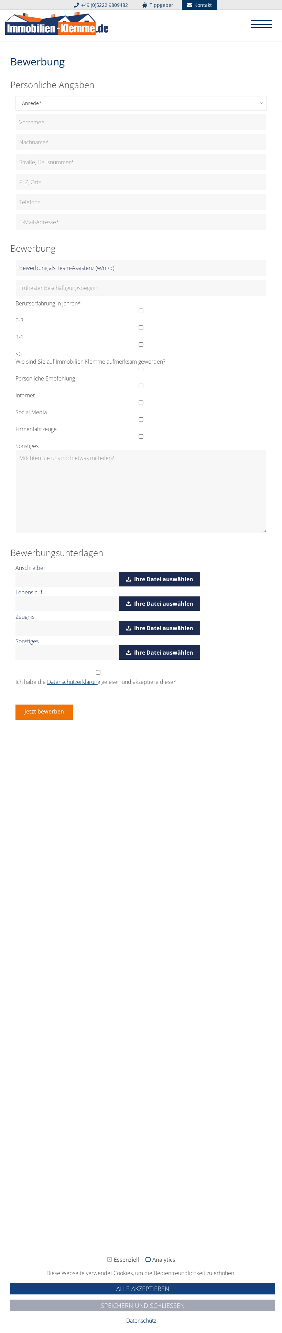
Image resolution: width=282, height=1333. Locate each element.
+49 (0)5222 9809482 (104, 5)
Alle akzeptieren (142, 1288)
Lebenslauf (28, 592)
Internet (25, 395)
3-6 (19, 337)
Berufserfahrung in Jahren (48, 303)
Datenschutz (141, 1320)
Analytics (163, 1260)
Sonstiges (27, 446)
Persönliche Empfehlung (45, 378)
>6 (18, 354)
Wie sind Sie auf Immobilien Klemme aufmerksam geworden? (90, 361)
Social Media (31, 412)
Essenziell (126, 1260)
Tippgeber (160, 5)
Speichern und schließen (143, 1305)
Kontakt (202, 5)
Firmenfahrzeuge (36, 429)
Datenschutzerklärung (73, 682)
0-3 (19, 320)
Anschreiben (30, 568)
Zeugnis (24, 617)
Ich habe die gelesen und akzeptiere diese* (95, 682)
